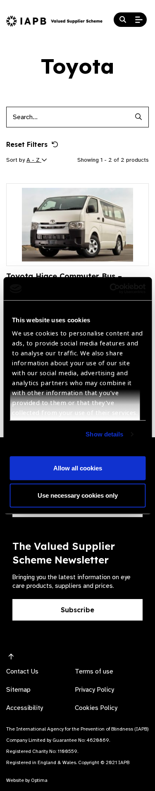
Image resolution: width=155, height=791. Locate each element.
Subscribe (77, 610)
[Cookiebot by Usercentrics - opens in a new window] (110, 288)
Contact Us (22, 671)
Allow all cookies (77, 468)
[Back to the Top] (11, 657)
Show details (104, 434)
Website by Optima (27, 780)
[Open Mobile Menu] (139, 20)
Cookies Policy (96, 708)
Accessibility (24, 708)
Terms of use (94, 671)
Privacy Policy (94, 690)
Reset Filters (27, 144)
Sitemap (18, 690)
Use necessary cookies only (78, 495)
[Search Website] (123, 19)
